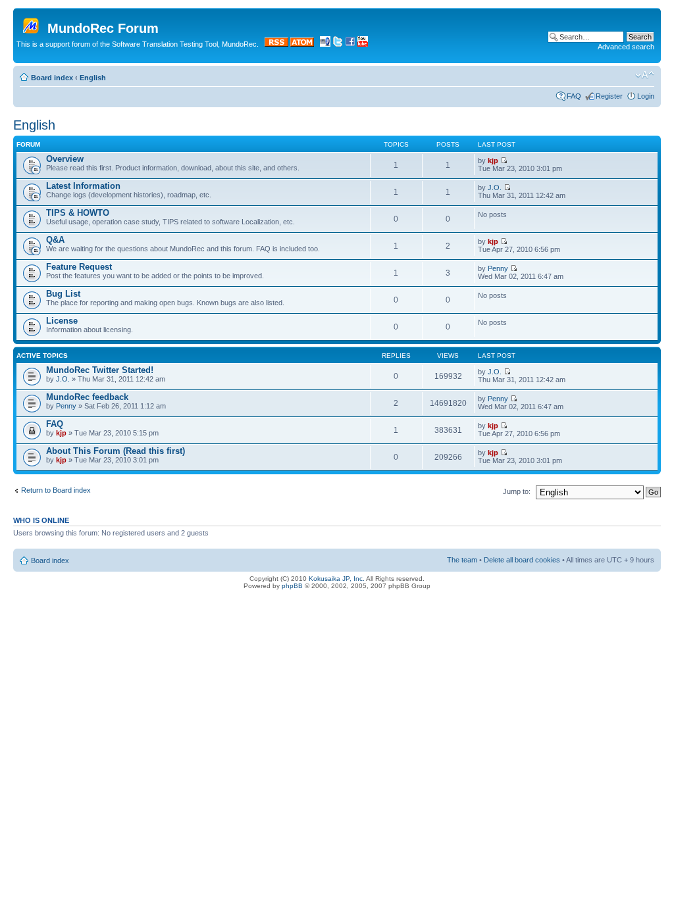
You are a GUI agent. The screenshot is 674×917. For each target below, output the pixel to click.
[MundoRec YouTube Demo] (362, 44)
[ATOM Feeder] (302, 44)
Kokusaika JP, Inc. (337, 578)
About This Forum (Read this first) (115, 451)
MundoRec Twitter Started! (99, 370)
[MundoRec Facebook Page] (350, 44)
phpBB (292, 585)
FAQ (574, 96)
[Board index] (31, 23)
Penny (498, 268)
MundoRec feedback (87, 397)
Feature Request (79, 267)
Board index (52, 78)
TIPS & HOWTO (77, 213)
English (93, 78)
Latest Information (83, 186)
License (62, 321)
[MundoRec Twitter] (337, 44)
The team (462, 560)
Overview (65, 159)
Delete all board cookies (522, 560)
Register (609, 96)
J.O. (495, 187)
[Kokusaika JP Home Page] (325, 44)
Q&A (55, 240)
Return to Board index (56, 490)
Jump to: (517, 491)
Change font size (644, 75)
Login (645, 96)
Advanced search (626, 47)
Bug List (63, 294)
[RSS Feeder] (276, 44)
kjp (493, 160)
